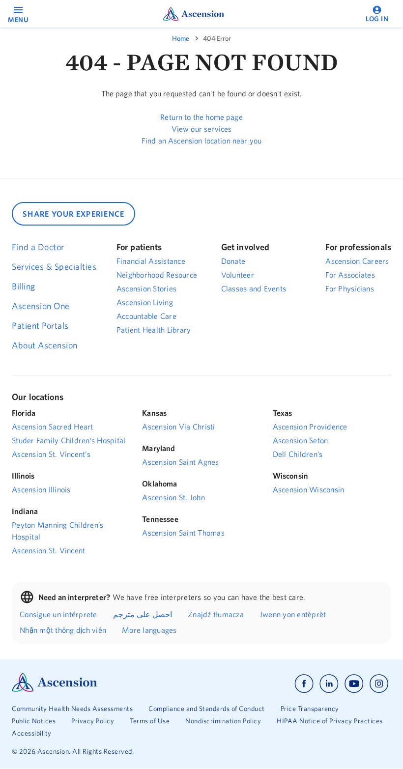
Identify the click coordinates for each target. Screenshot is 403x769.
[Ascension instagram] (379, 683)
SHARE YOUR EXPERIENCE (73, 213)
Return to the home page (201, 117)
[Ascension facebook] (304, 683)
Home (180, 38)
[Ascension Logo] (54, 689)
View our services (202, 128)
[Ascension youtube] (354, 683)
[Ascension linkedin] (329, 683)
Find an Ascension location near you (201, 140)
